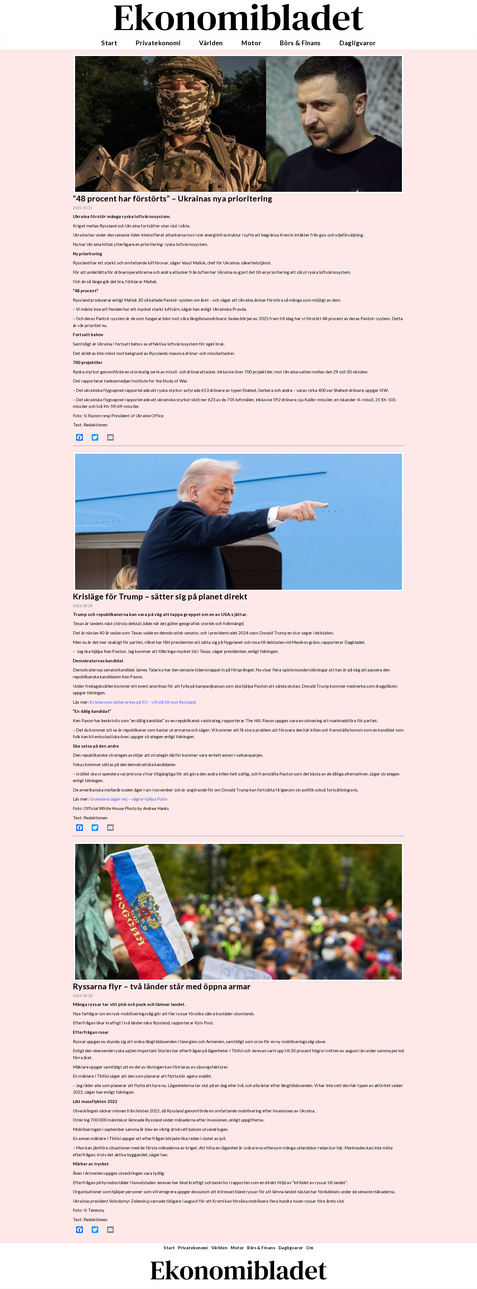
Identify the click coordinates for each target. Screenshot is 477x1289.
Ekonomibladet (238, 1270)
